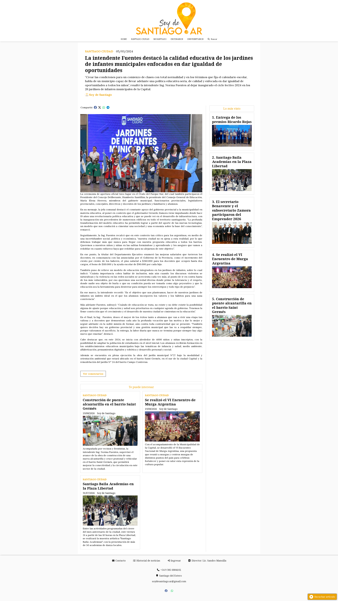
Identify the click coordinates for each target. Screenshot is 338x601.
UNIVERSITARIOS (195, 39)
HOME (124, 39)
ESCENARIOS (177, 39)
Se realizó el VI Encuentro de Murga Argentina (170, 401)
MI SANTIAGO (160, 39)
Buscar (214, 39)
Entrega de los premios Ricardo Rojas (232, 119)
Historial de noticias (148, 560)
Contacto (120, 560)
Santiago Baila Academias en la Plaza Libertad (108, 485)
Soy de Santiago (100, 94)
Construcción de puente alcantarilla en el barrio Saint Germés (109, 404)
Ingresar (175, 560)
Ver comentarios (93, 373)
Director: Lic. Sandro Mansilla (208, 560)
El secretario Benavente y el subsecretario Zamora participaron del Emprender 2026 (231, 210)
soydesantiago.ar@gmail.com (169, 581)
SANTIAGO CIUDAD (140, 39)
